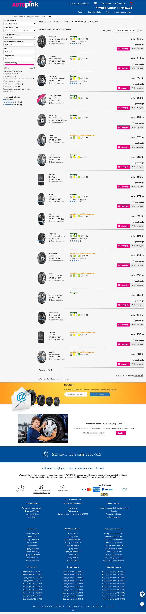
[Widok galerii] (141, 31)
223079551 (94, 454)
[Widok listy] (137, 31)
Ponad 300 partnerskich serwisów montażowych (41, 492)
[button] (142, 593)
